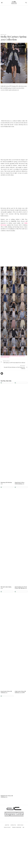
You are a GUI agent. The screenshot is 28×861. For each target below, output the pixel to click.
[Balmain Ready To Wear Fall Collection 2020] (7, 744)
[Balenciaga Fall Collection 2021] (7, 431)
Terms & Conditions (16, 827)
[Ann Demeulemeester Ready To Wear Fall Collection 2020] (21, 535)
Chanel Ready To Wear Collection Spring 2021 (19, 483)
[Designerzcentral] (14, 2)
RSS (23, 827)
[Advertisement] (14, 19)
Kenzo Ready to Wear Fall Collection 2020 (6, 692)
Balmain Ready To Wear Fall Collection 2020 (7, 796)
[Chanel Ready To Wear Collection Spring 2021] (21, 431)
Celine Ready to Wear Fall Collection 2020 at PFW (20, 692)
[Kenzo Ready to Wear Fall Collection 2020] (7, 640)
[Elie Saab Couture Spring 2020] (7, 535)
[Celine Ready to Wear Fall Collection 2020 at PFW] (21, 640)
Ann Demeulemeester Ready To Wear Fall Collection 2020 (21, 587)
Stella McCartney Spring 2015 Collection (13, 38)
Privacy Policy (7, 827)
